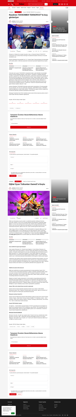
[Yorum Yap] (36, 51)
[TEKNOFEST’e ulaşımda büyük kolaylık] (15, 68)
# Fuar (18, 326)
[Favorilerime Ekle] (34, 51)
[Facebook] (62, 415)
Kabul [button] (13, 413)
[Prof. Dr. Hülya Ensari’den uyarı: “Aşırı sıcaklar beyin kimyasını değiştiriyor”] (59, 44)
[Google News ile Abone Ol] (12, 51)
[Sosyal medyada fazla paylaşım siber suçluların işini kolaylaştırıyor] (29, 144)
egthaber (14, 21)
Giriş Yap (19, 175)
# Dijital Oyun (12, 326)
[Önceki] (14, 1)
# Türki (32, 326)
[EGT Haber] (17, 4)
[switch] (66, 7)
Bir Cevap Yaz (12, 151)
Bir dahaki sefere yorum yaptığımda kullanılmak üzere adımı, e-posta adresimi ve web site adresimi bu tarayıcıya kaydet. (28, 173)
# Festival (12, 108)
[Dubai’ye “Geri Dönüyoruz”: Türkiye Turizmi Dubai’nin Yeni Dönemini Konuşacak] (59, 55)
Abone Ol (55, 4)
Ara (46, 4)
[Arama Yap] (59, 4)
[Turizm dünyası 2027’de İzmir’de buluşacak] (59, 39)
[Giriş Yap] (65, 4)
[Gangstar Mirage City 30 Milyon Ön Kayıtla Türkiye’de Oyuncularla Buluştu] (42, 68)
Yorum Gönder (13, 175)
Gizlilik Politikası (5, 413)
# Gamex (23, 326)
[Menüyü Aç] (9, 4)
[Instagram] (67, 415)
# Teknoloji (18, 108)
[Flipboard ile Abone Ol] (18, 51)
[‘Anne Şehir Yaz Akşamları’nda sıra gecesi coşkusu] (59, 50)
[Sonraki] (16, 1)
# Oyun (28, 326)
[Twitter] (65, 415)
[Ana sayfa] (9, 7)
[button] (62, 4)
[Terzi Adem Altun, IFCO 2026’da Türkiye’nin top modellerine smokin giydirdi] (59, 21)
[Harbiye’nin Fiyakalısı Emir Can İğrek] (59, 191)
